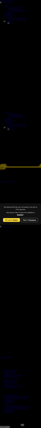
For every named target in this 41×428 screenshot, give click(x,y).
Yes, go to (11, 220)
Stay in (29, 220)
